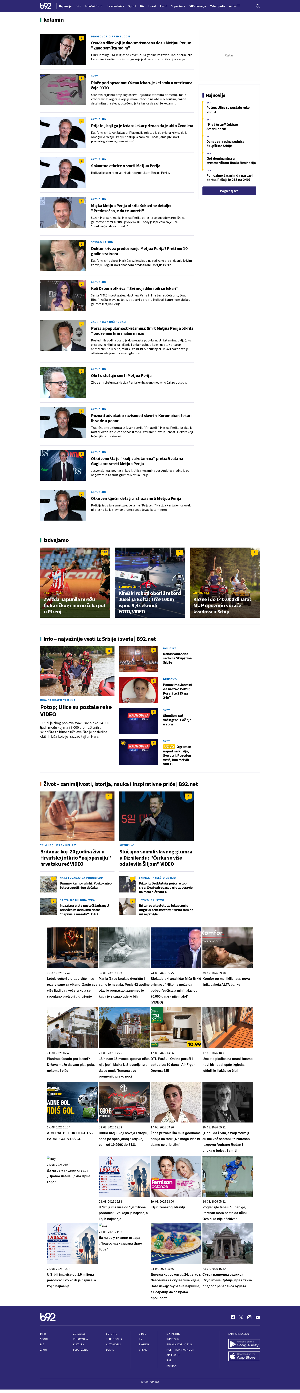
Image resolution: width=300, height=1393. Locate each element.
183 (104, 552)
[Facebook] (233, 1317)
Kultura (78, 1344)
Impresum (173, 1339)
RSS (169, 1360)
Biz (42, 1344)
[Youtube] (258, 1317)
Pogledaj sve (229, 191)
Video (143, 1334)
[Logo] (45, 6)
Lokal (110, 1349)
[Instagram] (249, 1317)
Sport (44, 1339)
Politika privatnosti (180, 1349)
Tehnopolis (128, 587)
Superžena (80, 1349)
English (144, 1344)
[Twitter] (241, 1317)
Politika (170, 648)
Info (43, 1334)
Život (44, 1349)
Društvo (170, 679)
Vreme (143, 1349)
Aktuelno (98, 119)
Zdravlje (79, 1334)
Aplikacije (173, 1355)
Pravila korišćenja (180, 1344)
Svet (94, 76)
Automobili (202, 593)
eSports (111, 1334)
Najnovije (65, 6)
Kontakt (172, 1365)
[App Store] (244, 1356)
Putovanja (80, 1339)
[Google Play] (244, 1344)
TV (140, 1339)
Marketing (174, 1334)
